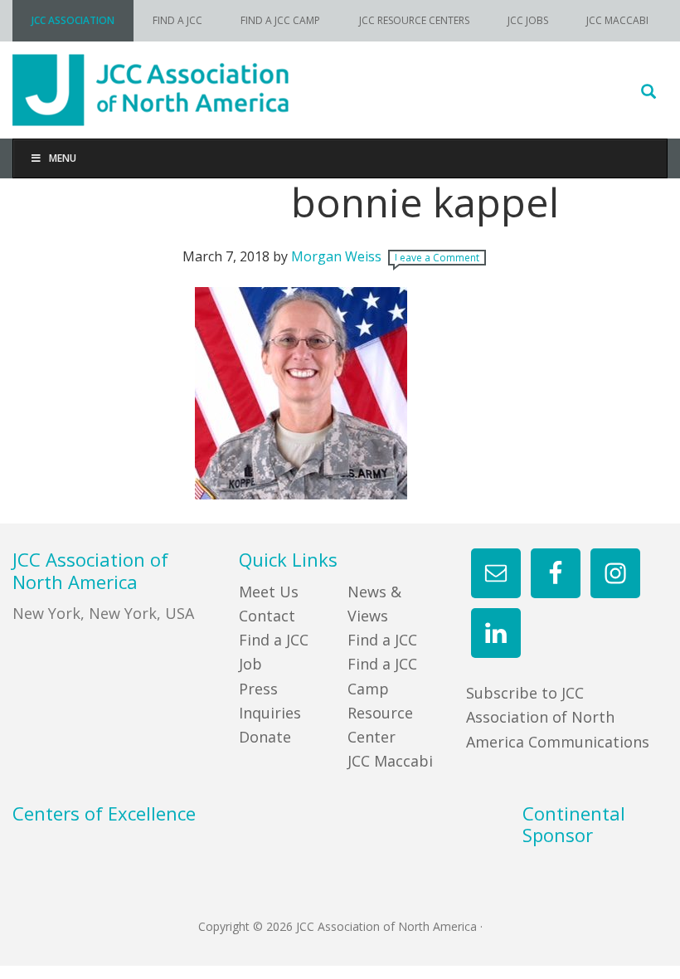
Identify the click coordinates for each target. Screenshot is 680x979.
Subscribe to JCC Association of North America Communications (557, 717)
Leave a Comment (437, 258)
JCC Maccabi (390, 761)
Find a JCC (382, 640)
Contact (267, 616)
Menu (62, 158)
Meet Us (269, 592)
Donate (265, 737)
